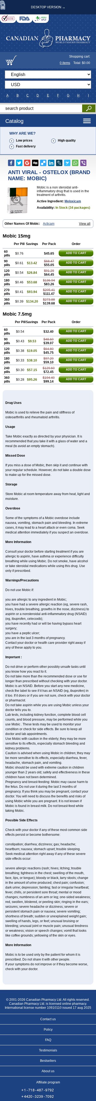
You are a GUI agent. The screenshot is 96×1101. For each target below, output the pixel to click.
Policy (48, 1029)
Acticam (48, 224)
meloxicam (73, 201)
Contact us (48, 1019)
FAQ (48, 1040)
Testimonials (48, 1050)
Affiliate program (48, 1082)
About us (48, 1071)
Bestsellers (48, 1061)
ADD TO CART (76, 253)
